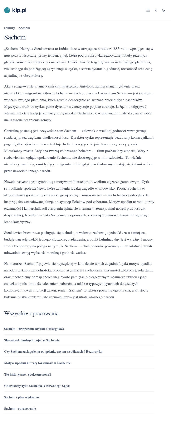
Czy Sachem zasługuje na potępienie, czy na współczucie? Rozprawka (53, 351)
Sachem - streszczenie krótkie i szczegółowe (34, 328)
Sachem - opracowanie (20, 408)
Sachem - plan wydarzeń (21, 397)
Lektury (9, 28)
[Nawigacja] (148, 10)
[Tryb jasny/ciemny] (163, 10)
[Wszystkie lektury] (156, 10)
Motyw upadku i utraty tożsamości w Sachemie (37, 362)
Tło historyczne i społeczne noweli (27, 374)
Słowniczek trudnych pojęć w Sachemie (31, 340)
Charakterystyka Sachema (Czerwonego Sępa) (37, 385)
